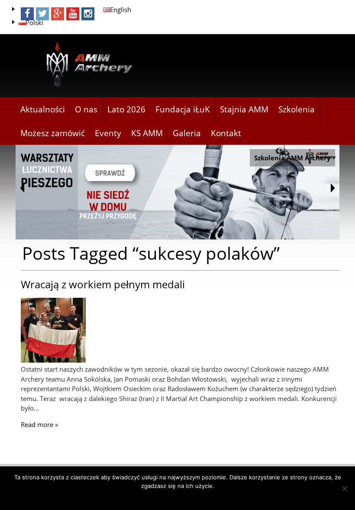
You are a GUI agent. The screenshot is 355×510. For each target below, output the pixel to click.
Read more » (39, 424)
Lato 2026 (126, 109)
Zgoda (177, 497)
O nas (86, 109)
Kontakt (226, 133)
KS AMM (147, 133)
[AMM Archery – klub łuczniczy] (86, 65)
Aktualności (42, 109)
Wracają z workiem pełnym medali (103, 284)
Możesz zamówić (52, 133)
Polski (34, 22)
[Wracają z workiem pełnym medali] (53, 360)
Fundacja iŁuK (182, 109)
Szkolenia (296, 109)
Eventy (108, 133)
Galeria (187, 133)
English (120, 9)
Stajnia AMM (244, 109)
